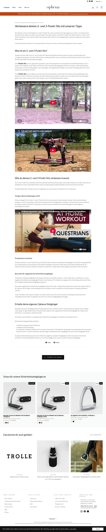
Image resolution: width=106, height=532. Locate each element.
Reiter (14, 7)
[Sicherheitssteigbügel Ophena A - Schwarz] (73, 421)
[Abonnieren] (95, 506)
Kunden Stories (9, 507)
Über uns (26, 7)
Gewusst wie (17, 22)
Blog (6, 509)
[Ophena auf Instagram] (81, 511)
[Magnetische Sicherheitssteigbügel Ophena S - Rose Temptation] (8, 422)
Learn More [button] (73, 529)
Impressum (33, 498)
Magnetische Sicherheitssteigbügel (28, 22)
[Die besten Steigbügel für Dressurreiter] (87, 456)
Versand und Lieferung (61, 501)
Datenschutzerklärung (36, 501)
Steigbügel (7, 7)
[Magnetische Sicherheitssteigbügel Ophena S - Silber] (4, 422)
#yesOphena (33, 507)
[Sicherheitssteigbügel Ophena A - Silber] (71, 421)
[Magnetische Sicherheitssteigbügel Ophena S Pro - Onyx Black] (39, 422)
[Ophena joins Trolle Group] (19, 456)
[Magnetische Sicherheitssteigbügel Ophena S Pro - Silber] (38, 422)
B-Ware (7, 512)
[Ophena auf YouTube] (88, 511)
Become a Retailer (60, 507)
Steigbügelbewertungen (60, 297)
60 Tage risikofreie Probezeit (12, 501)
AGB (31, 504)
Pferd (20, 7)
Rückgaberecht (59, 504)
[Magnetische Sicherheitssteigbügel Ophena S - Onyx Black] (6, 422)
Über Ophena (8, 498)
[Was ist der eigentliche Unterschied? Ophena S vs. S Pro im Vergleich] (53, 456)
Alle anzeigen (95, 434)
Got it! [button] (98, 529)
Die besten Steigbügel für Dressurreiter (87, 477)
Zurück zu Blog (54, 357)
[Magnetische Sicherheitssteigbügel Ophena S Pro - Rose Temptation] (41, 422)
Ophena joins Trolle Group (19, 477)
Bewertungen (8, 504)
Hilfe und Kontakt (60, 498)
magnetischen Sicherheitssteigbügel (26, 280)
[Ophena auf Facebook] (85, 511)
